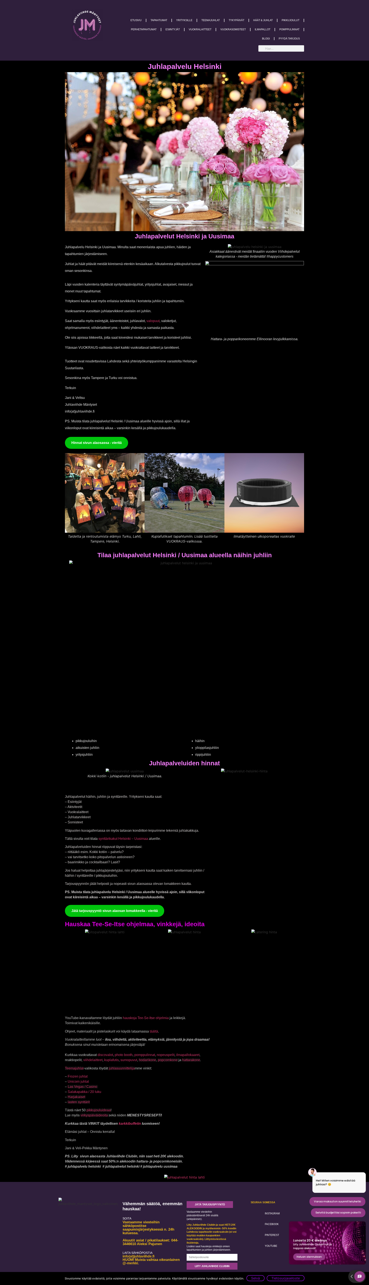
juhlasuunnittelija (122, 1068)
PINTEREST (272, 1235)
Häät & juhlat (263, 20)
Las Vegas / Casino (83, 1086)
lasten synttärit (79, 1102)
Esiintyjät (172, 29)
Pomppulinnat (289, 29)
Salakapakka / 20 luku (84, 1092)
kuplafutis (111, 1060)
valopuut (153, 321)
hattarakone (191, 1060)
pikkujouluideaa (98, 1110)
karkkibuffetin (130, 1123)
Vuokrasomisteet (233, 29)
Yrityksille (184, 20)
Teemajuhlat (210, 20)
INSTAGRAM (272, 1213)
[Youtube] (256, 1245)
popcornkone (168, 1060)
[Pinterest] (256, 1234)
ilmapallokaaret (187, 1055)
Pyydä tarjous (289, 38)
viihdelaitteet (92, 1060)
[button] (72, 498)
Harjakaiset (76, 1097)
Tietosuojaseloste (285, 1278)
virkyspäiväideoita (95, 1115)
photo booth (124, 1055)
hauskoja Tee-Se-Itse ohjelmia (146, 1018)
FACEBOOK (272, 1224)
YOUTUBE (271, 1245)
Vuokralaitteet (200, 29)
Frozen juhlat (78, 1076)
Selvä (255, 1278)
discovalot (105, 1055)
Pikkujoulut (290, 20)
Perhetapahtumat (144, 29)
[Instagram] (256, 1213)
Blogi (266, 38)
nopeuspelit (165, 1055)
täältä (154, 1031)
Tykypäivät (236, 20)
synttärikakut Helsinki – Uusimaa (123, 838)
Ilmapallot (262, 29)
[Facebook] (256, 1224)
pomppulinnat (144, 1055)
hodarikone (147, 1060)
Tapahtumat (159, 20)
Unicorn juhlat (78, 1081)
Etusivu (136, 20)
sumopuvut (128, 1060)
